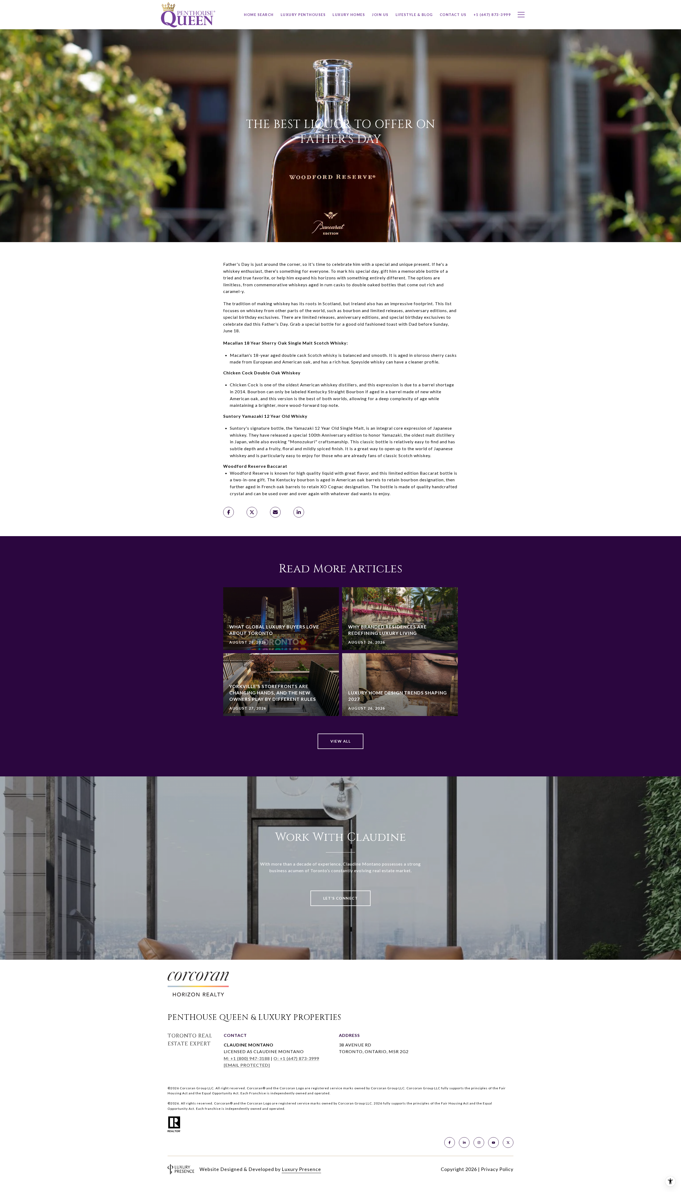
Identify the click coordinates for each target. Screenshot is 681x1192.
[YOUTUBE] (493, 1142)
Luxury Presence (301, 1169)
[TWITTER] (508, 1142)
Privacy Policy (497, 1169)
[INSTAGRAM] (479, 1142)
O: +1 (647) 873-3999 (296, 1058)
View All (340, 741)
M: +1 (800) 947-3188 (247, 1058)
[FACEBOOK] (449, 1142)
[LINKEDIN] (464, 1142)
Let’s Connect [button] (340, 898)
